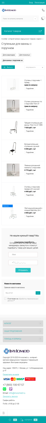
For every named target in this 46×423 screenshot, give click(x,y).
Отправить (23, 270)
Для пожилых (24, 55)
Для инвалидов (9, 55)
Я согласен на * (23, 300)
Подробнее (30, 88)
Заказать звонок (10, 396)
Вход (31, 2)
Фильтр (10, 67)
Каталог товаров (12, 31)
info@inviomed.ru (17, 393)
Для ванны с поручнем (13, 60)
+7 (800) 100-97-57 (13, 385)
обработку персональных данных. (23, 300)
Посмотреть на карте (11, 374)
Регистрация (40, 2)
